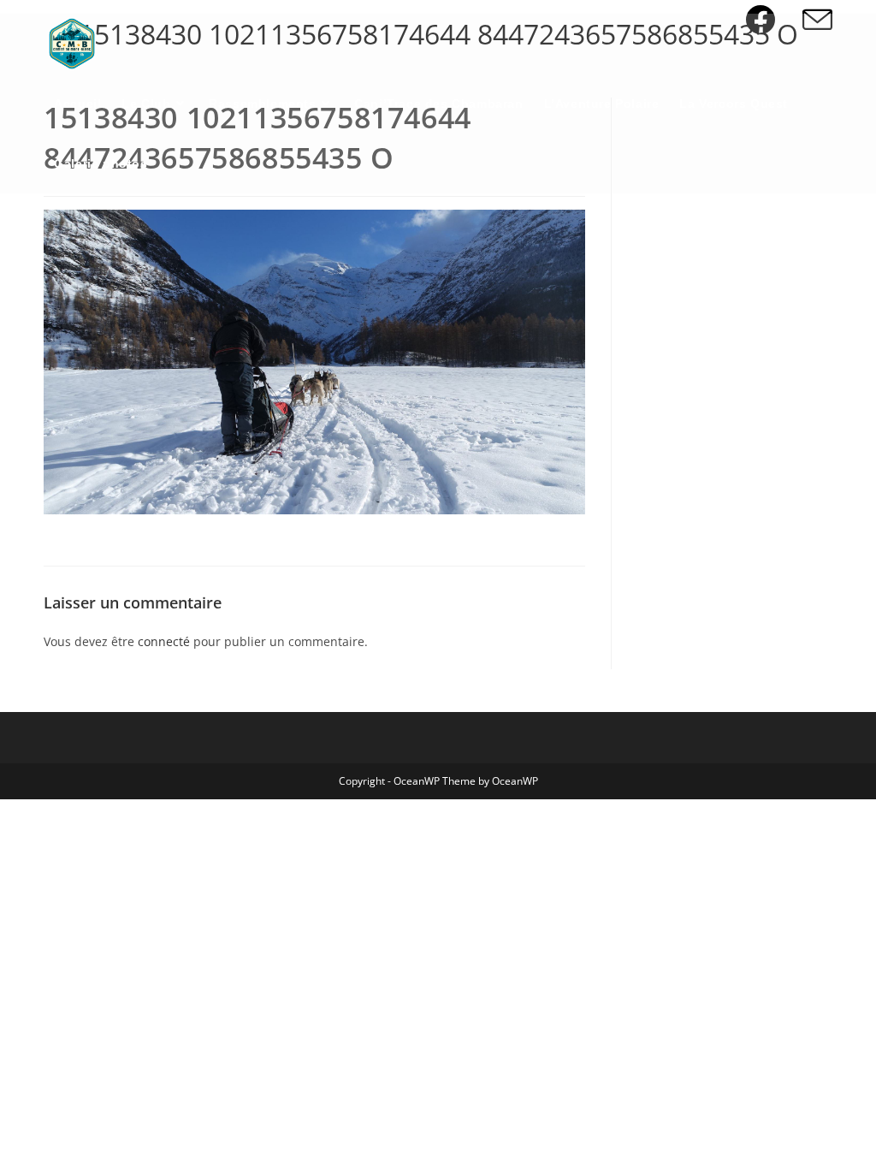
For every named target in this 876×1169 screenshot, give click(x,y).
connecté (164, 641)
